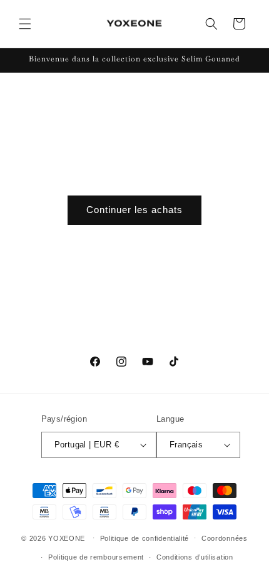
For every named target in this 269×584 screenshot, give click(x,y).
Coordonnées (224, 538)
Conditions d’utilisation (194, 557)
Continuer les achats (134, 209)
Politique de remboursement (96, 557)
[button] (25, 24)
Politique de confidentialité (145, 538)
